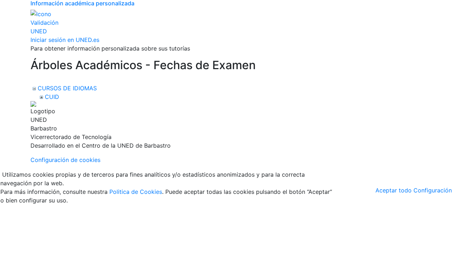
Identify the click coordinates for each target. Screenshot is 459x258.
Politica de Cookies (135, 191)
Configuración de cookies (65, 159)
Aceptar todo (393, 190)
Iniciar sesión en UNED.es (64, 39)
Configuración (432, 190)
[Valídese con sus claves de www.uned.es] (44, 22)
